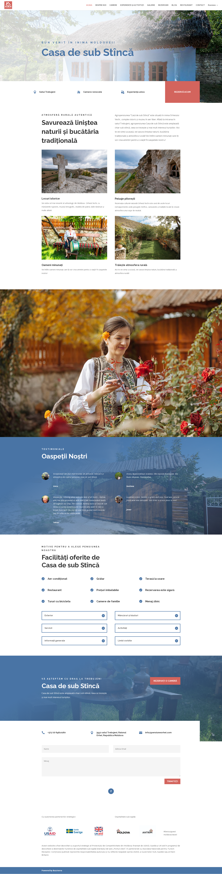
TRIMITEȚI (172, 781)
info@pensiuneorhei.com (158, 732)
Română (212, 5)
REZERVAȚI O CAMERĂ (165, 681)
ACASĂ (89, 5)
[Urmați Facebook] (111, 791)
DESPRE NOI (100, 5)
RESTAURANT (186, 5)
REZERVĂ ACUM (182, 92)
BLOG (174, 5)
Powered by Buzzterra (52, 870)
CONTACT (200, 5)
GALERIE (151, 5)
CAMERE (113, 5)
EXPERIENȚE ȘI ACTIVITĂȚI (132, 5)
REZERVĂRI (163, 5)
